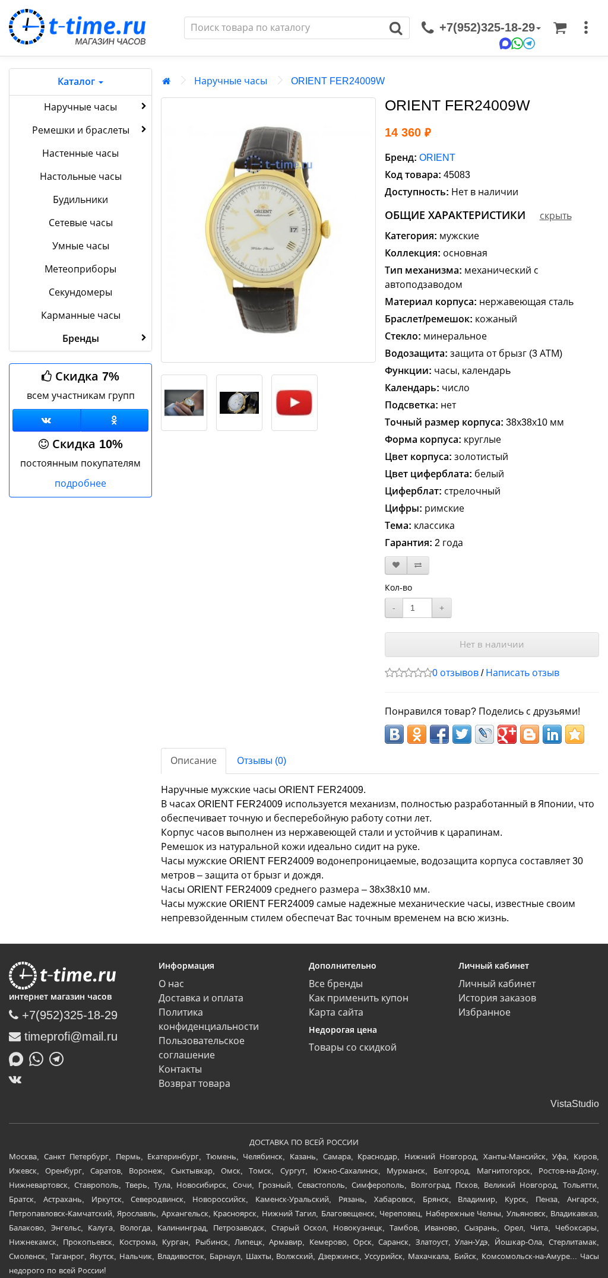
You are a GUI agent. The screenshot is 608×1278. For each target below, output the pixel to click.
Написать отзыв (522, 673)
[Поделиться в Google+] (507, 734)
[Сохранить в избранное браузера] (574, 734)
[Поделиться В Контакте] (394, 734)
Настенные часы (80, 153)
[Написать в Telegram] (59, 1057)
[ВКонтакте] (18, 1079)
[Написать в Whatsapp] (39, 1057)
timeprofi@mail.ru (69, 1036)
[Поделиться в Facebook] (439, 734)
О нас (171, 984)
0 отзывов (455, 673)
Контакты (180, 1069)
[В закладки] (396, 565)
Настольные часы (81, 177)
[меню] (586, 28)
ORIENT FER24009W (338, 81)
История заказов (497, 998)
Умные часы (80, 246)
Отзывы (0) (261, 761)
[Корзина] (560, 28)
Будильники (80, 200)
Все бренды (336, 984)
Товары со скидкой (353, 1047)
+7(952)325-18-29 (68, 1015)
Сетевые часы (81, 223)
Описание (193, 761)
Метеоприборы (80, 269)
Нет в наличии (492, 644)
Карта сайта (336, 1012)
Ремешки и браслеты (80, 130)
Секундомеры (80, 292)
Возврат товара (194, 1084)
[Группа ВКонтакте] (46, 420)
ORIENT (437, 158)
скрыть (556, 216)
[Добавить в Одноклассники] (416, 734)
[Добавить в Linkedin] (552, 734)
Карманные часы (81, 315)
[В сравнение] (418, 565)
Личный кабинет (497, 984)
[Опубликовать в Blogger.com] (529, 734)
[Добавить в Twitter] (461, 734)
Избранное (484, 1012)
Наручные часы (80, 107)
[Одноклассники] (115, 420)
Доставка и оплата (201, 998)
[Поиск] (396, 28)
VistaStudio (574, 1104)
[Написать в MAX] (19, 1057)
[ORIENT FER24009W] (268, 230)
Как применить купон (358, 998)
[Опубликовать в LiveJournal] (484, 734)
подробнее (80, 483)
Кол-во (398, 587)
